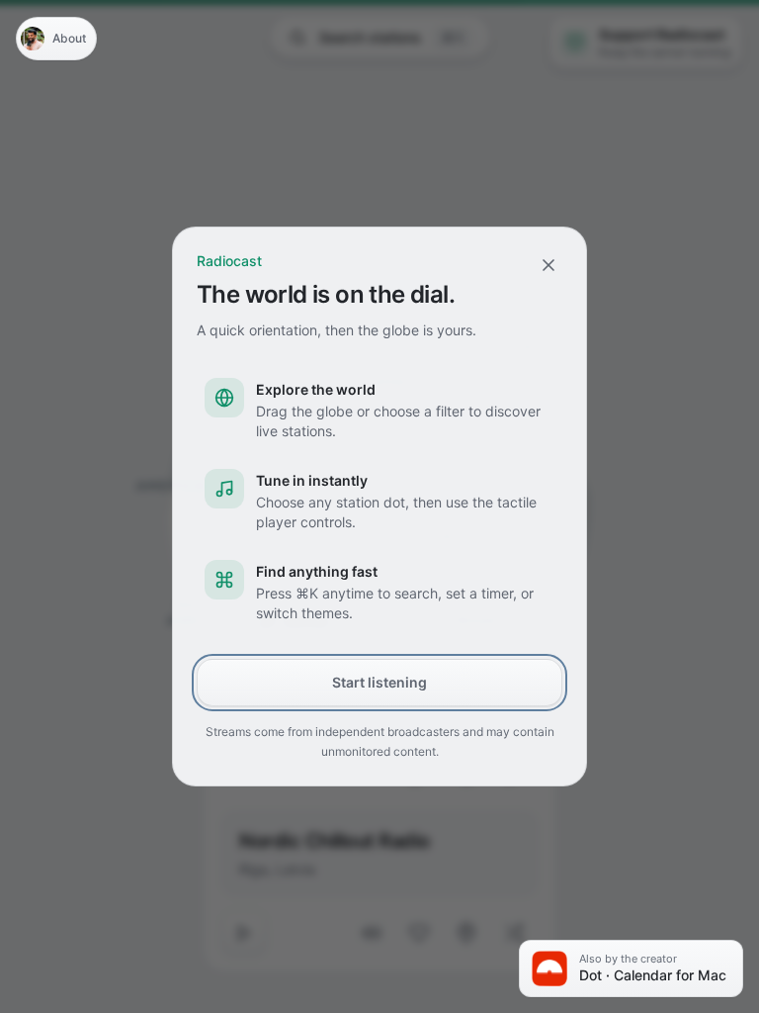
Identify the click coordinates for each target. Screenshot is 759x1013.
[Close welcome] (548, 265)
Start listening (379, 682)
